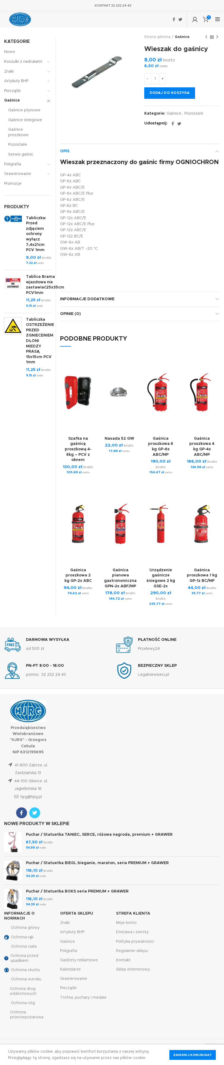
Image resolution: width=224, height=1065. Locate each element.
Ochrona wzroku (26, 979)
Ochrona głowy (25, 928)
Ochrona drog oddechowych (23, 991)
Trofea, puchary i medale (83, 997)
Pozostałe (193, 113)
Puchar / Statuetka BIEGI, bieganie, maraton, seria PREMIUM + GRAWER (97, 863)
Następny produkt (217, 37)
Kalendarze (70, 969)
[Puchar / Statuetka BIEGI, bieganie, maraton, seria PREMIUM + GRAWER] (13, 870)
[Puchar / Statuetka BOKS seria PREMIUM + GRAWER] (13, 899)
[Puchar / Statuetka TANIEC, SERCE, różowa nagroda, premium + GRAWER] (13, 842)
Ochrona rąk (22, 937)
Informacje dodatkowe (87, 299)
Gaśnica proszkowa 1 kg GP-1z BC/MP (202, 575)
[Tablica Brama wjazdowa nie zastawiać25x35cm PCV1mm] (13, 291)
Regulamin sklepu (132, 951)
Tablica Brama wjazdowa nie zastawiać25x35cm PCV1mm (45, 285)
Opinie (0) (70, 314)
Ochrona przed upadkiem (24, 958)
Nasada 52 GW (119, 439)
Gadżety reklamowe (79, 960)
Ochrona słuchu (25, 970)
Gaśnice (182, 37)
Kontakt (123, 960)
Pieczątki (12, 91)
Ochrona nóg (23, 1003)
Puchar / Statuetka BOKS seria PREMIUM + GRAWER (77, 891)
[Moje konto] (195, 19)
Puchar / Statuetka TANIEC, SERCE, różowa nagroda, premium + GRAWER (99, 835)
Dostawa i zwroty (132, 932)
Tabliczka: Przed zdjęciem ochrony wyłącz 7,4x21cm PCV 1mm (36, 234)
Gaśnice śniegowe (25, 120)
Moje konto (126, 923)
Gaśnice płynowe (24, 110)
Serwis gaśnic (20, 154)
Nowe (9, 52)
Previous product (206, 37)
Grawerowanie (17, 174)
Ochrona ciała (24, 946)
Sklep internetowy (133, 969)
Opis (64, 151)
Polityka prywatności (135, 942)
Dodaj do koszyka (170, 93)
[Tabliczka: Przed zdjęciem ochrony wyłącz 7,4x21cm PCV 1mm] (13, 241)
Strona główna (157, 37)
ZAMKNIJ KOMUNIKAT (192, 1055)
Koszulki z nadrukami (23, 62)
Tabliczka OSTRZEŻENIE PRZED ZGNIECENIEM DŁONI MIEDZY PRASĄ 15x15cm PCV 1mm (40, 341)
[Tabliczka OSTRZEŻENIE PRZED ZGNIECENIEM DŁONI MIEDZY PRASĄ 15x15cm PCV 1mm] (13, 347)
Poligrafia (12, 164)
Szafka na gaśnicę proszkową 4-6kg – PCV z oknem (78, 449)
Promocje (13, 184)
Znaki (9, 71)
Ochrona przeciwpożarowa (26, 1014)
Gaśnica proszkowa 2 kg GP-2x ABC (78, 575)
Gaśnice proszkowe (18, 132)
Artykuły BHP (16, 81)
